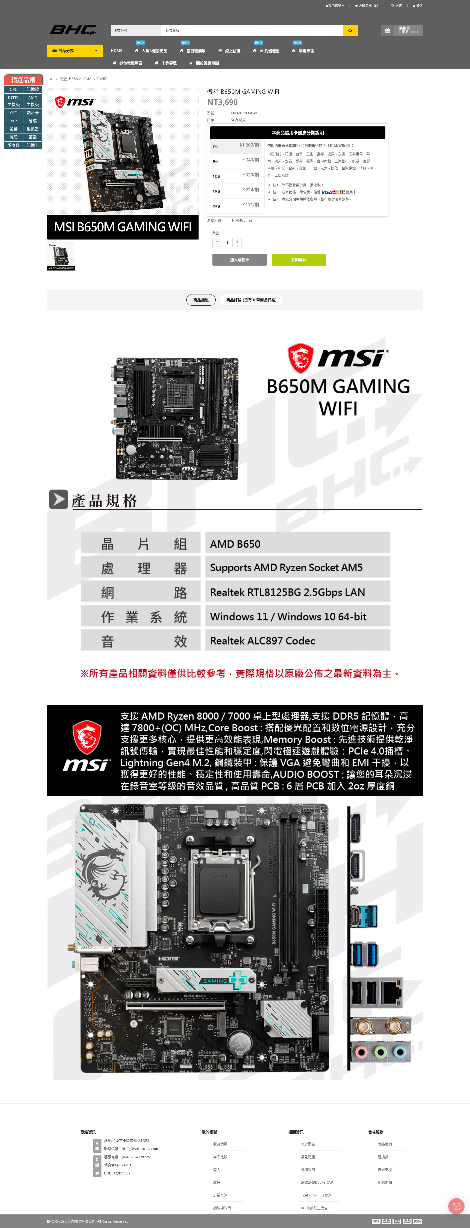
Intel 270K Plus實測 (316, 1195)
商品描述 (201, 299)
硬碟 (33, 121)
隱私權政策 (222, 1207)
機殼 (14, 137)
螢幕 (14, 129)
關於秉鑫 (308, 1144)
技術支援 (385, 1169)
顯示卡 (33, 113)
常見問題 (308, 1156)
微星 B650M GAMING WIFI (83, 78)
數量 (215, 232)
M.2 (13, 121)
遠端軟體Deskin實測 (317, 1182)
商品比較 (220, 1156)
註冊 (216, 1182)
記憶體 (33, 89)
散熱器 (33, 129)
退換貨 (383, 1156)
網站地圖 (385, 1182)
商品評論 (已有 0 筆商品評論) (251, 299)
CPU (14, 89)
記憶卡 (33, 145)
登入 (419, 6)
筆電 (33, 137)
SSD (13, 113)
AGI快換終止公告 (314, 1207)
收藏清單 (220, 1144)
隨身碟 (14, 145)
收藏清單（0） (369, 6)
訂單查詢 (220, 1195)
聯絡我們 (385, 1144)
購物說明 (308, 1169)
